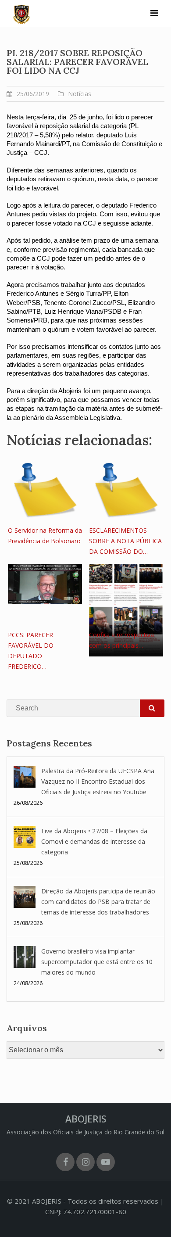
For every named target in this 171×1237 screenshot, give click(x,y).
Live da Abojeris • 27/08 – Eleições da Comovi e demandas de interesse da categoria (94, 841)
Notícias (79, 94)
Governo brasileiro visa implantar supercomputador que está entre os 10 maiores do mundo (97, 961)
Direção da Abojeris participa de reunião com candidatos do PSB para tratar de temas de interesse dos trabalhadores (98, 901)
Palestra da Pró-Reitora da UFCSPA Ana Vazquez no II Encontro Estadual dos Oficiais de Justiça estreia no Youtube (97, 781)
